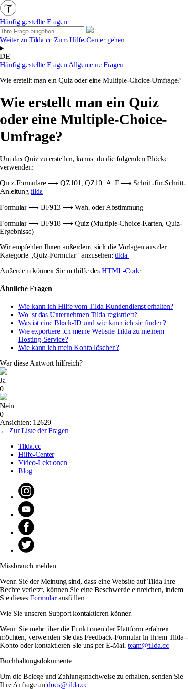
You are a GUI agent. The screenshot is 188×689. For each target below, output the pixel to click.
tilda (37, 191)
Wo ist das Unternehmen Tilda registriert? (77, 314)
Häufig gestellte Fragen (33, 65)
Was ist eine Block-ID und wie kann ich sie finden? (92, 323)
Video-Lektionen (42, 462)
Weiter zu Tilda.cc (26, 40)
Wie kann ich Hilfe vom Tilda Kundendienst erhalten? (95, 306)
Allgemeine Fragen (96, 65)
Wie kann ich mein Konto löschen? (68, 347)
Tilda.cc (29, 446)
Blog (25, 471)
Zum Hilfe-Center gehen (89, 40)
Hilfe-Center (36, 454)
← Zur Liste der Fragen (34, 431)
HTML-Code (121, 271)
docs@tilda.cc (67, 685)
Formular (43, 598)
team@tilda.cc (148, 645)
